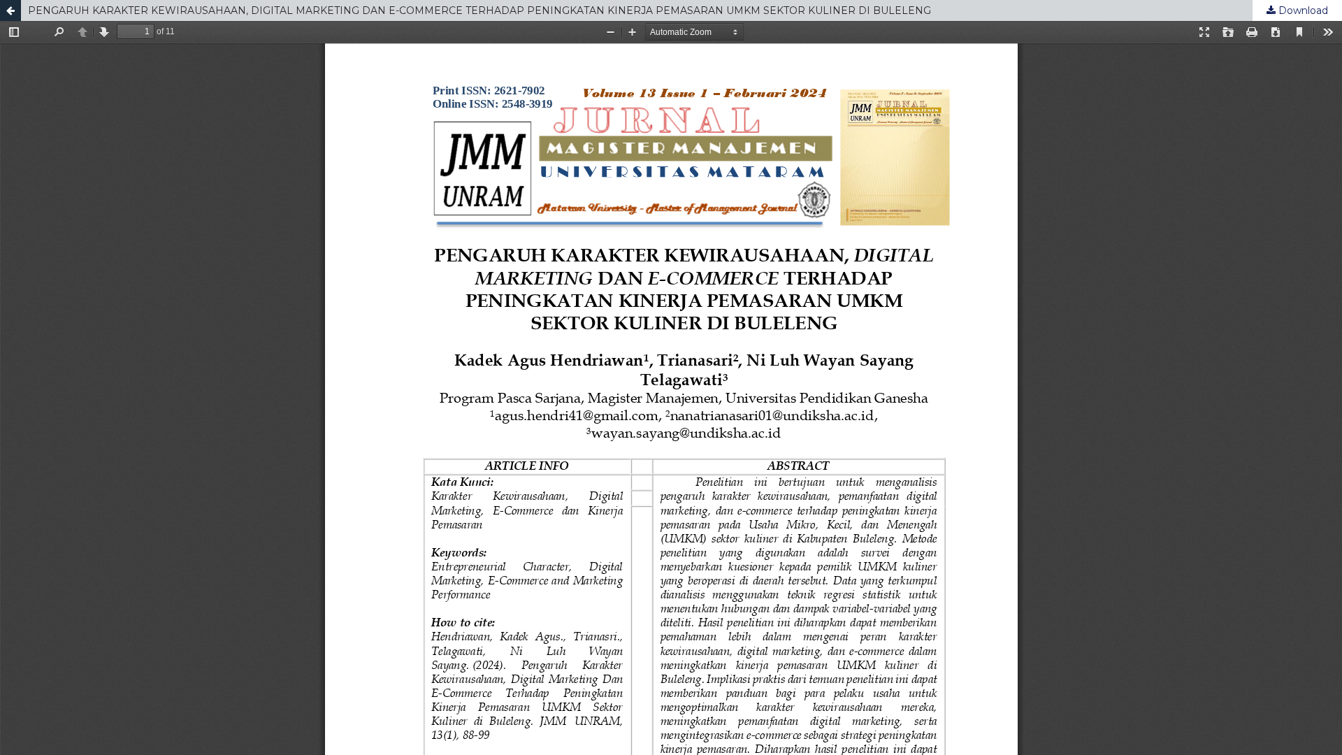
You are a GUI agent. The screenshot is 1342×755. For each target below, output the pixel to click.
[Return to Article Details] (10, 10)
